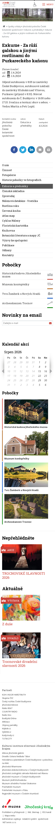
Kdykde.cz (6, 728)
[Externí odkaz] (11, 804)
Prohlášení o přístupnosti (13, 812)
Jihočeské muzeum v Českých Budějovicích (21, 776)
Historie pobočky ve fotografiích (21, 180)
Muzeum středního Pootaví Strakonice (19, 783)
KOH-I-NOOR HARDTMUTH (14, 694)
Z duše (7, 624)
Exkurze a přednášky (33, 29)
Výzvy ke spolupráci (15, 240)
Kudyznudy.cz (8, 735)
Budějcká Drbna (9, 718)
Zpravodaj (8, 196)
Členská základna (13, 191)
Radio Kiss (6, 715)
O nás (5, 165)
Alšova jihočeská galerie (13, 753)
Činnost (7, 170)
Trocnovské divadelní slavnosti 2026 (19, 663)
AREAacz (6, 721)
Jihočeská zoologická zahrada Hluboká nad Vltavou (25, 773)
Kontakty (8, 255)
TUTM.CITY (7, 738)
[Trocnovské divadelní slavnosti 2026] (25, 645)
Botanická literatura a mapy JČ (21, 235)
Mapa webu (10, 815)
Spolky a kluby (14, 26)
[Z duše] (25, 608)
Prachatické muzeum (11, 786)
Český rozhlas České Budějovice (16, 701)
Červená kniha (11, 210)
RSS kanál (46, 812)
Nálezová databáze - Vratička (20, 201)
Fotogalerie (9, 175)
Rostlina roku (10, 206)
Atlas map (8, 215)
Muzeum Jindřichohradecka (14, 780)
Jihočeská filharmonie (12, 766)
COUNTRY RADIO (9, 711)
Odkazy (7, 250)
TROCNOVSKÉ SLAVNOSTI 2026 (23, 575)
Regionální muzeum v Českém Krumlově (20, 793)
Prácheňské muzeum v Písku (15, 790)
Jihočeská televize (10, 704)
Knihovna (8, 230)
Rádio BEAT (7, 708)
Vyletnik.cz (6, 732)
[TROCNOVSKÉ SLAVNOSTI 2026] (25, 557)
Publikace (8, 245)
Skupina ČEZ (7, 698)
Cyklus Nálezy (11, 220)
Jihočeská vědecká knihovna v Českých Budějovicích (25, 770)
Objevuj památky (9, 725)
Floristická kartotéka (15, 225)
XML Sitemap (33, 812)
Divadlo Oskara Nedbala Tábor (16, 756)
